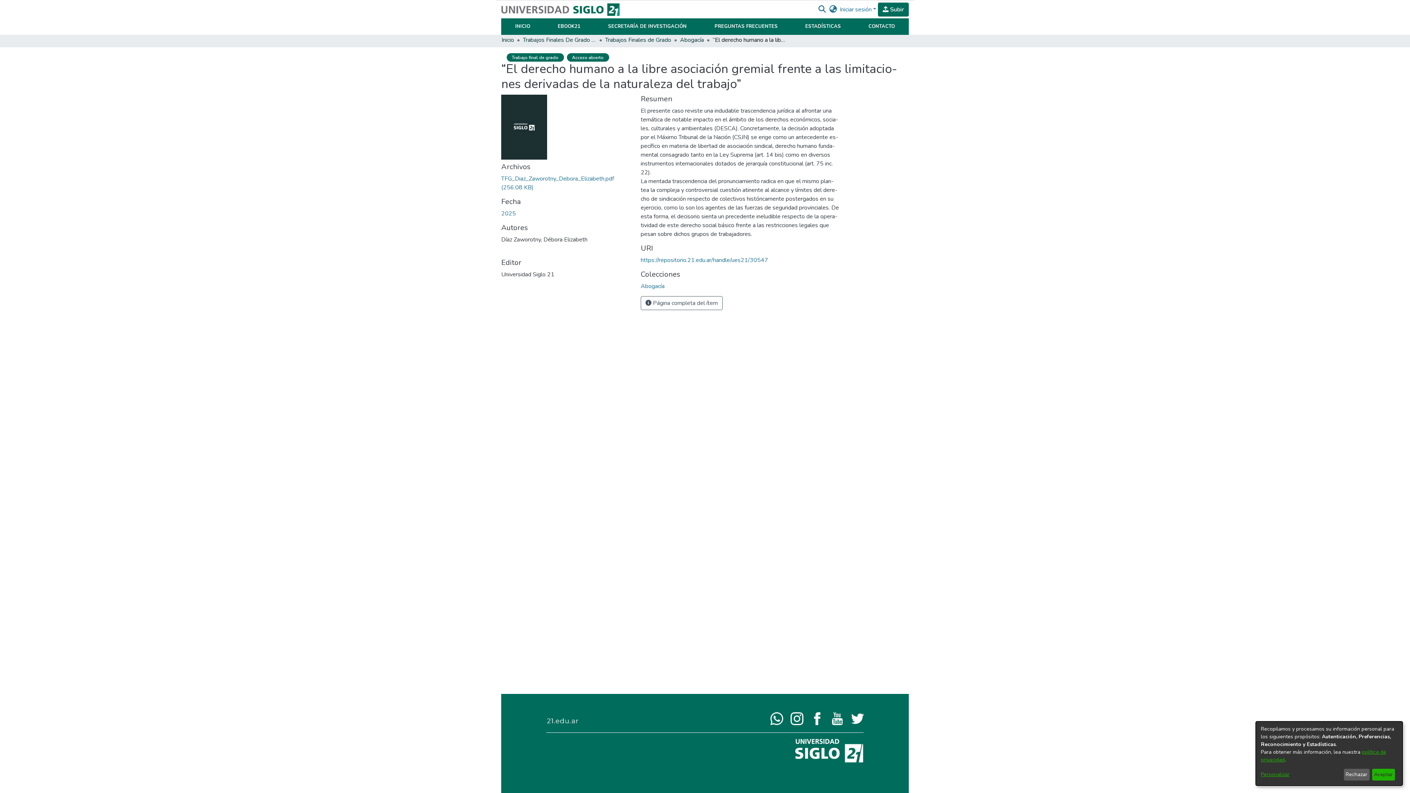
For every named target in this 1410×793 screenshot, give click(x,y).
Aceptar (1383, 774)
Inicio (522, 26)
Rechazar (1356, 774)
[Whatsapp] (777, 718)
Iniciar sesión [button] (856, 10)
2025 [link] (508, 214)
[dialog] (1329, 753)
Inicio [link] (508, 40)
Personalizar (1275, 774)
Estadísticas (823, 26)
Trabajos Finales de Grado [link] (638, 40)
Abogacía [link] (692, 40)
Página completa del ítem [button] (684, 303)
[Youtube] (837, 718)
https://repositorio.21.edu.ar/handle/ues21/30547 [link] (704, 260)
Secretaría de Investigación (647, 26)
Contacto (881, 26)
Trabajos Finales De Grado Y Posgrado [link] (559, 40)
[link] (653, 286)
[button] (822, 9)
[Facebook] (817, 718)
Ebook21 (569, 26)
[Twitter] (857, 718)
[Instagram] (797, 718)
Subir (896, 10)
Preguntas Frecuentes (746, 26)
